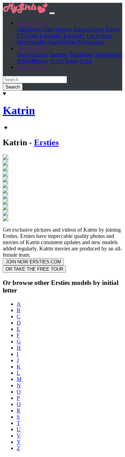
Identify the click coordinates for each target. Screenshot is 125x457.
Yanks (71, 61)
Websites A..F (32, 23)
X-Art (57, 61)
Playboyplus (91, 42)
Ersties (113, 29)
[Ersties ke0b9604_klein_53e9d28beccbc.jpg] (5, 208)
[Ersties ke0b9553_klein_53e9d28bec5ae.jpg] (5, 186)
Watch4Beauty (33, 61)
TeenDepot (81, 54)
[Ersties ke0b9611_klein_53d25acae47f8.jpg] (5, 214)
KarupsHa (51, 36)
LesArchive (99, 36)
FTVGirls (27, 36)
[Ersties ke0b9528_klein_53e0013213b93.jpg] (5, 158)
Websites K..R (32, 48)
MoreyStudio (31, 42)
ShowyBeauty (32, 54)
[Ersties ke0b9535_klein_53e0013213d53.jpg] (5, 169)
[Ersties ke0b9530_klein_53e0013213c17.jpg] (5, 163)
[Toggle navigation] (52, 13)
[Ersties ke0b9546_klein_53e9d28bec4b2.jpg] (5, 180)
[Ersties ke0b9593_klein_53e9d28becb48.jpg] (5, 203)
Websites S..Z (32, 67)
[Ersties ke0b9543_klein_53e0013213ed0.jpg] (5, 175)
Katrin (19, 110)
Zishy (86, 61)
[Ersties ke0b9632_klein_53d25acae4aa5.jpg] (5, 219)
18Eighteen (29, 29)
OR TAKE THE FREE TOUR (34, 269)
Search (13, 87)
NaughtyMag (61, 42)
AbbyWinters (57, 29)
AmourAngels (88, 29)
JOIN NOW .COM (33, 261)
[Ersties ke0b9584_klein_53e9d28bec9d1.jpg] (5, 197)
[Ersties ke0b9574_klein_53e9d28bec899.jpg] (5, 191)
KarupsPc (74, 36)
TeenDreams (108, 54)
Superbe (58, 54)
